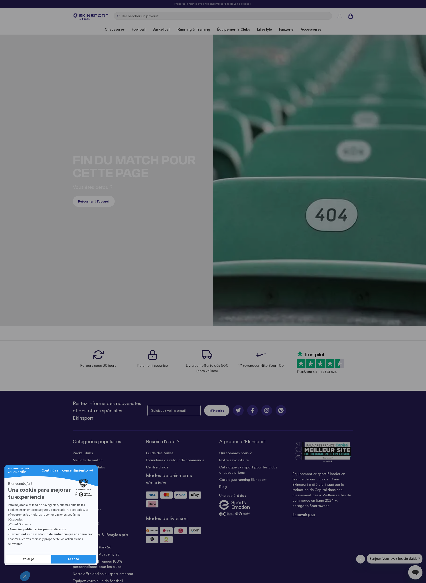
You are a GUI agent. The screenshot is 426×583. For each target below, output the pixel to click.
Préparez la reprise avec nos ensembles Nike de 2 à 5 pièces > (213, 3)
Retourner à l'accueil (93, 201)
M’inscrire (216, 410)
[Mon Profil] (340, 16)
